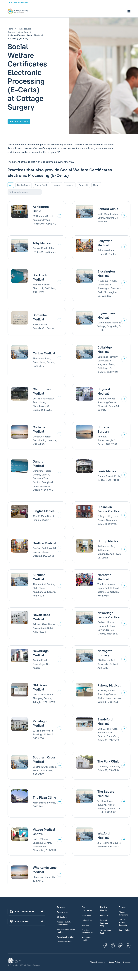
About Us (104, 915)
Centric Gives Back (106, 931)
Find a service (24, 28)
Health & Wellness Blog (104, 923)
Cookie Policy (124, 930)
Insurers (85, 925)
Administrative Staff (65, 937)
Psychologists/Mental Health (66, 930)
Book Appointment (19, 121)
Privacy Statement (123, 913)
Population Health (86, 938)
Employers (86, 915)
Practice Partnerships (87, 931)
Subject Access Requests (123, 922)
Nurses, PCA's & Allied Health (63, 923)
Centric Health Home (19, 3)
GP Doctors (62, 917)
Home (10, 28)
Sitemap (126, 962)
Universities (87, 920)
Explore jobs (62, 912)
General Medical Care (18, 32)
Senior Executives (64, 942)
